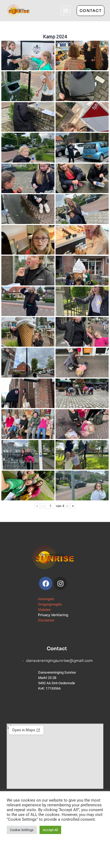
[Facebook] (45, 583)
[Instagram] (60, 583)
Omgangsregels (50, 604)
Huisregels (46, 599)
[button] (65, 10)
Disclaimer (46, 620)
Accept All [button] (50, 830)
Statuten (44, 610)
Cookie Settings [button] (22, 830)
